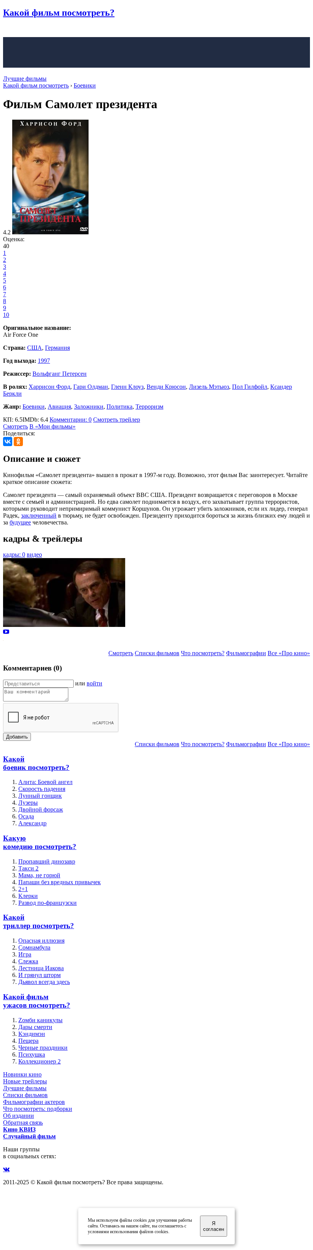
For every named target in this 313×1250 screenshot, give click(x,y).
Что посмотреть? (202, 653)
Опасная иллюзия (41, 940)
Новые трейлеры (25, 1081)
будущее (20, 522)
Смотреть (15, 426)
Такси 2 (28, 868)
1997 (44, 360)
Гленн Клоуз (127, 386)
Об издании (18, 1115)
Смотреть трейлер (116, 419)
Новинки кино (22, 1074)
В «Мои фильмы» (52, 426)
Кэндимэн (31, 1034)
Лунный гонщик (40, 795)
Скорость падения (41, 789)
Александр (32, 823)
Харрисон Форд (49, 386)
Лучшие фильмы (25, 78)
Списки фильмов (157, 653)
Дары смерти (35, 1027)
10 (6, 315)
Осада (26, 816)
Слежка (28, 961)
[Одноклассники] (18, 441)
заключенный (38, 515)
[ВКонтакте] (7, 441)
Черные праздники (43, 1047)
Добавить (17, 737)
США (34, 347)
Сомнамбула (34, 947)
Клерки (28, 896)
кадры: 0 (14, 554)
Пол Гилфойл (249, 386)
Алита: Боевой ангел (45, 782)
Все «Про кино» (289, 653)
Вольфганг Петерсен (59, 373)
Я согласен (213, 1226)
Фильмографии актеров (34, 1102)
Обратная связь (23, 1122)
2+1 (23, 889)
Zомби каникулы (40, 1020)
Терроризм (149, 406)
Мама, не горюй (39, 875)
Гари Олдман (90, 386)
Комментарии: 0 (71, 419)
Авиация (59, 406)
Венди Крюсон (166, 386)
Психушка (31, 1054)
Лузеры (28, 802)
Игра (24, 954)
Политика (119, 406)
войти (94, 683)
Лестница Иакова (41, 968)
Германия (57, 347)
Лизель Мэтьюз (209, 386)
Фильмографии (246, 653)
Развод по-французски (47, 902)
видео (34, 554)
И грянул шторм (39, 975)
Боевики (34, 406)
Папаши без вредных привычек (59, 882)
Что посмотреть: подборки (37, 1109)
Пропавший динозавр (46, 861)
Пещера (28, 1040)
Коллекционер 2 (39, 1061)
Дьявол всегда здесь (44, 982)
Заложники (88, 406)
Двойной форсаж (40, 809)
